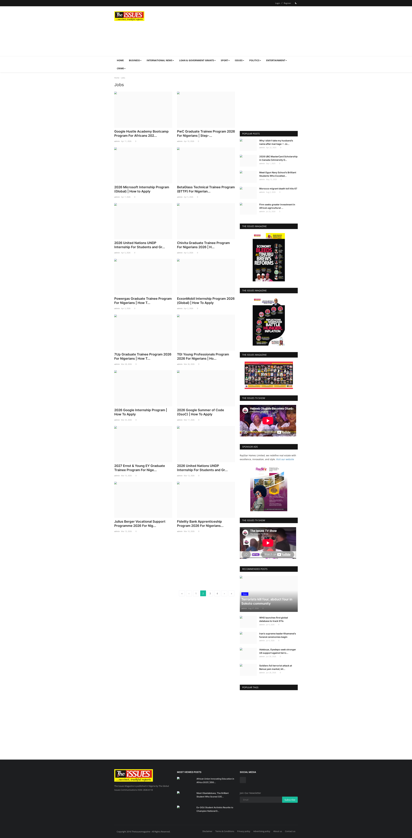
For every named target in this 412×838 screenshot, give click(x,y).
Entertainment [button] (275, 60)
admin (117, 141)
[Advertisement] (239, 31)
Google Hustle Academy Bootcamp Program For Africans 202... (141, 133)
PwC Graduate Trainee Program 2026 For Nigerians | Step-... (206, 133)
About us (277, 831)
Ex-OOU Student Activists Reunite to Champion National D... (215, 809)
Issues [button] (239, 60)
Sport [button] (224, 60)
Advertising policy (261, 831)
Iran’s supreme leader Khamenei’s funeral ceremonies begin (277, 635)
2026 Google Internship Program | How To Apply (140, 412)
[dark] (296, 3)
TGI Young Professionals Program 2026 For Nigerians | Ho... (203, 356)
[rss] (243, 780)
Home (120, 60)
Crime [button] (120, 68)
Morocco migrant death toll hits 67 (278, 188)
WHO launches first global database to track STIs (273, 619)
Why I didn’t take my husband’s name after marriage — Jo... (276, 142)
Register (287, 3)
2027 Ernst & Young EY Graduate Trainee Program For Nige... (139, 468)
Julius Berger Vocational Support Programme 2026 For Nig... (139, 524)
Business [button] (134, 60)
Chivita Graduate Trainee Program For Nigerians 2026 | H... (203, 245)
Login (277, 3)
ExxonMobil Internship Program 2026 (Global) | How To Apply (206, 301)
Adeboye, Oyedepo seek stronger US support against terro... (277, 651)
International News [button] (159, 60)
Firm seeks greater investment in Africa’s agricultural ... (277, 206)
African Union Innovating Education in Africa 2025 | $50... (215, 780)
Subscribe (290, 799)
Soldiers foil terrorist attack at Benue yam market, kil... (275, 667)
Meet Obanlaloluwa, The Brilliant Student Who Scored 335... (213, 795)
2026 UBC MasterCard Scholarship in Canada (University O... (278, 158)
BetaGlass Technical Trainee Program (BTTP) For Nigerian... (206, 189)
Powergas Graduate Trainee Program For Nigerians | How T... (143, 301)
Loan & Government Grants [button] (196, 60)
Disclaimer (207, 831)
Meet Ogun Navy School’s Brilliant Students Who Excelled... (277, 174)
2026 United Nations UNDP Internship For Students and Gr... (139, 245)
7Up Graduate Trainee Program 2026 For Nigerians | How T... (142, 356)
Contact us (290, 831)
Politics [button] (254, 60)
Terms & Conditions (224, 831)
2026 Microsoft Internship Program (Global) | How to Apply (141, 189)
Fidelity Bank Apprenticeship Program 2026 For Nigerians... (200, 524)
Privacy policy (243, 831)
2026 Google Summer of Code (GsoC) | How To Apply (200, 412)
